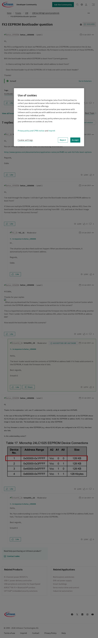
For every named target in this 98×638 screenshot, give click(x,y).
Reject (63, 140)
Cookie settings (25, 140)
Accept (75, 140)
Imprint (51, 130)
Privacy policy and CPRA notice (31, 130)
